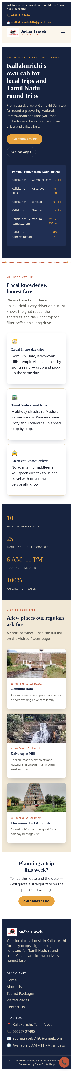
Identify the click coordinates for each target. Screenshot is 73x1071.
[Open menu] (62, 33)
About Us (14, 986)
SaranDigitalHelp (44, 1064)
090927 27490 (24, 1031)
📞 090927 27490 (18, 15)
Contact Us (16, 1007)
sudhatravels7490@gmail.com (37, 1038)
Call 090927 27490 (24, 139)
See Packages (21, 152)
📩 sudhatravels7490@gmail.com (29, 22)
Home (12, 980)
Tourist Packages (20, 993)
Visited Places (18, 1000)
